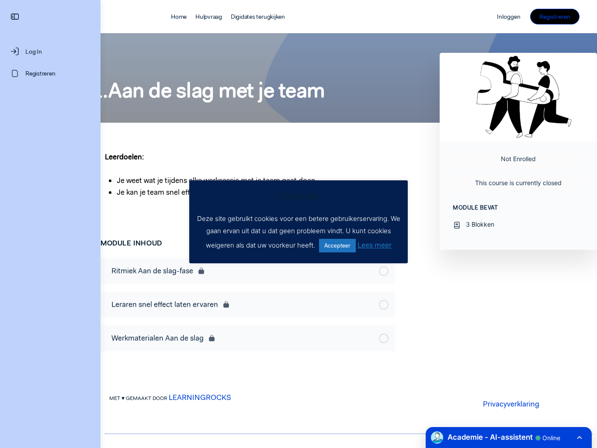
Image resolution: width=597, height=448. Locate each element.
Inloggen (509, 17)
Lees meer (375, 245)
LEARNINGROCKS (200, 397)
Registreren (554, 17)
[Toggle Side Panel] (15, 17)
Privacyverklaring (511, 404)
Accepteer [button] (337, 245)
